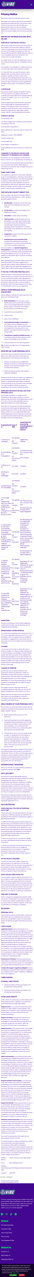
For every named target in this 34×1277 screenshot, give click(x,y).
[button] (31, 4)
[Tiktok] (11, 1214)
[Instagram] (6, 1214)
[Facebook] (2, 1214)
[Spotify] (16, 1214)
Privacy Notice (9, 14)
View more (16, 1273)
